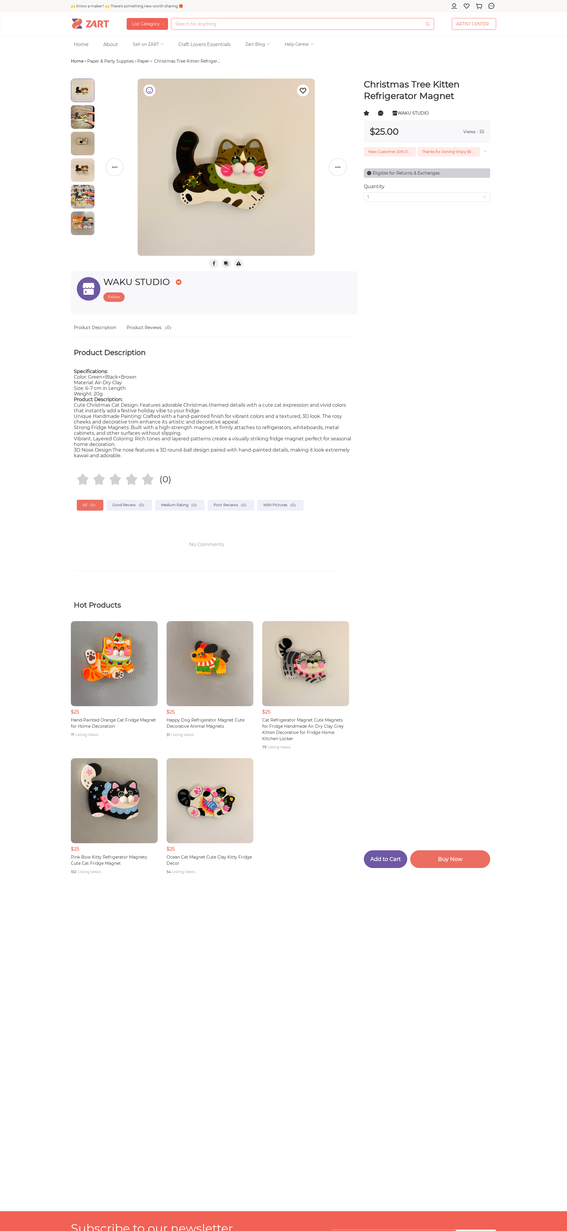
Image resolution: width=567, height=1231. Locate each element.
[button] (148, 44)
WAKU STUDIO (136, 282)
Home (77, 61)
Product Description (95, 327)
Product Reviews (150, 327)
